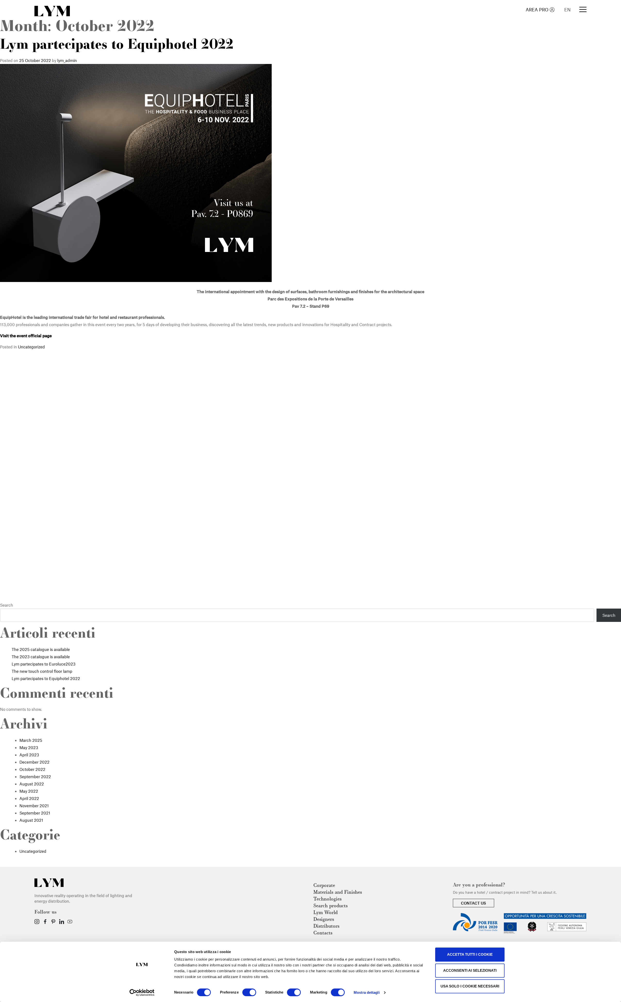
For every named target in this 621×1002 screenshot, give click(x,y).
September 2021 (34, 812)
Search (6, 605)
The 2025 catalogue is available (41, 649)
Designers (323, 919)
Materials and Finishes (337, 892)
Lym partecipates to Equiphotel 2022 (116, 45)
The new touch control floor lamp (42, 671)
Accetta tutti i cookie (470, 954)
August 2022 (31, 783)
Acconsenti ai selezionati (470, 970)
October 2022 (32, 769)
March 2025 (30, 740)
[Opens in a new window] (36, 921)
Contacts (322, 933)
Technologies (327, 899)
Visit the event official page (26, 335)
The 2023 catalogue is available (41, 656)
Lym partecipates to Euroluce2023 (43, 663)
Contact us (473, 902)
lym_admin (67, 60)
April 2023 (29, 754)
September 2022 (35, 776)
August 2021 (31, 820)
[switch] (249, 992)
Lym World (325, 912)
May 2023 (28, 747)
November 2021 (34, 805)
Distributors (326, 926)
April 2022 (29, 798)
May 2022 (28, 791)
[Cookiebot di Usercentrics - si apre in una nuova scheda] (142, 992)
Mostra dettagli (367, 992)
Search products (330, 906)
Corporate (324, 885)
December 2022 (34, 761)
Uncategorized (31, 346)
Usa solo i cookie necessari (470, 986)
